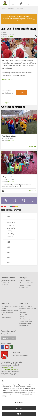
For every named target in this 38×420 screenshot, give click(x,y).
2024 (8, 247)
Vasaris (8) (10, 234)
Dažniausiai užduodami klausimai (26, 315)
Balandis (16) (11, 228)
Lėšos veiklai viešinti (7, 312)
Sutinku (19, 414)
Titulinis (3, 8)
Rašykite (5, 338)
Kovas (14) (10, 231)
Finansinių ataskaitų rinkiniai (10, 310)
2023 (8, 252)
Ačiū (20, 92)
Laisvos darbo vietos (26, 306)
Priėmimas (5, 285)
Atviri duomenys (24, 325)
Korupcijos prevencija (26, 321)
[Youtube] (7, 347)
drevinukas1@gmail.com (11, 369)
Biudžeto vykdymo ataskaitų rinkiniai (10, 307)
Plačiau (31, 146)
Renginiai (20, 8)
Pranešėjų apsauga (25, 319)
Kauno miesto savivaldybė (20, 355)
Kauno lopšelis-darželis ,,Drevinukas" (8, 281)
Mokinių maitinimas (25, 285)
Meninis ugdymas (25, 280)
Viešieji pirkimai (6, 317)
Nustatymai (19, 403)
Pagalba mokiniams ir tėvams (28, 283)
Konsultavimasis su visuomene (25, 311)
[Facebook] (2, 347)
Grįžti (7, 103)
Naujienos (11, 8)
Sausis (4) (10, 236)
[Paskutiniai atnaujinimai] (20, 3)
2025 (8, 242)
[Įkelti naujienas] (13, 3)
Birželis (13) (11, 222)
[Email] (11, 347)
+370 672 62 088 (8, 367)
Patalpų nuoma (24, 287)
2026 (8, 217)
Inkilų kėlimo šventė (8, 177)
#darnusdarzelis (7, 80)
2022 (8, 257)
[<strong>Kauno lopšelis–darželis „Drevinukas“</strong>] (5, 3)
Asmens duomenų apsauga (28, 308)
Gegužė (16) (10, 225)
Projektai (4, 315)
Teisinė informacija (25, 323)
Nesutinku (19, 408)
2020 (8, 262)
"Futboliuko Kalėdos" (9, 136)
